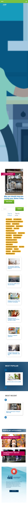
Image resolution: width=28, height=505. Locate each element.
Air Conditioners (17, 219)
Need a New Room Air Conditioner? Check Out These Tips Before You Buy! (13, 319)
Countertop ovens (10, 226)
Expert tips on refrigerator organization (12, 336)
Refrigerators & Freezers (11, 242)
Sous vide (21, 246)
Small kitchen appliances (11, 246)
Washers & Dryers (16, 251)
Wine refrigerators (10, 253)
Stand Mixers (9, 249)
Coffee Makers (15, 223)
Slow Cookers (9, 244)
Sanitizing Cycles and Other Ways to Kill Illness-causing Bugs (14, 301)
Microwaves (9, 237)
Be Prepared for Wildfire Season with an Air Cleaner (14, 284)
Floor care (16, 228)
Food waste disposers (11, 233)
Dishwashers (9, 228)
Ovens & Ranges (17, 237)
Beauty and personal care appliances (14, 221)
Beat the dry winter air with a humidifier (14, 381)
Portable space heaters (11, 239)
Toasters (16, 249)
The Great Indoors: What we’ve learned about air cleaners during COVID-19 (14, 267)
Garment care (21, 233)
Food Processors (10, 230)
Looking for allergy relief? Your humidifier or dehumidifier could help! (14, 353)
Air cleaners (9, 219)
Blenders (8, 223)
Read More (9, 201)
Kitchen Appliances (18, 235)
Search (18, 209)
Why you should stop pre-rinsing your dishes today (14, 197)
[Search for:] (8, 209)
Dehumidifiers (19, 226)
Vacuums (8, 251)
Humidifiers (8, 235)
